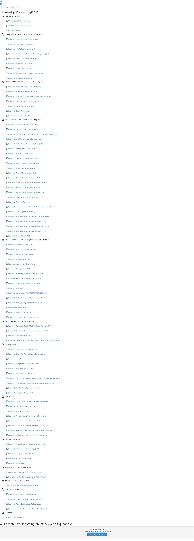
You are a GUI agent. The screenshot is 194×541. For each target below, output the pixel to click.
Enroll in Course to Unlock (97, 534)
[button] (1, 2)
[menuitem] (1, 5)
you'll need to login (105, 532)
